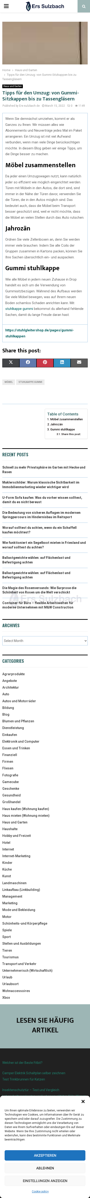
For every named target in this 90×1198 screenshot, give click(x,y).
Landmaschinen (14, 883)
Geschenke (10, 788)
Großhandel (11, 802)
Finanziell (9, 755)
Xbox (6, 997)
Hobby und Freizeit (16, 836)
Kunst (6, 876)
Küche (7, 869)
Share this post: (71, 434)
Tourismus (10, 957)
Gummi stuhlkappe (62, 429)
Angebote (9, 681)
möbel (9, 382)
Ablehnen (45, 1168)
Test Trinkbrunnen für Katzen (23, 1079)
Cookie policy (40, 1191)
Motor (7, 917)
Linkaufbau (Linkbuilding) (21, 890)
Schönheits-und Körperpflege (24, 923)
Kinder (7, 863)
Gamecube (10, 782)
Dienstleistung (13, 728)
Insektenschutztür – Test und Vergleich (30, 1090)
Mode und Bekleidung (18, 910)
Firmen (7, 761)
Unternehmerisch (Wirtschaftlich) (27, 970)
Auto (5, 694)
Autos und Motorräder (19, 701)
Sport (6, 937)
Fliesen (7, 768)
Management (12, 896)
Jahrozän (56, 424)
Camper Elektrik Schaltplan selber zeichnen (33, 1073)
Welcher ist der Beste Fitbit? (22, 1063)
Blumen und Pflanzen (18, 721)
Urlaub (7, 977)
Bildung (8, 708)
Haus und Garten (12, 86)
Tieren (7, 950)
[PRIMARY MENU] (6, 6)
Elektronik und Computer (20, 741)
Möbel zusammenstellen (66, 419)
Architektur (10, 687)
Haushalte (10, 829)
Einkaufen (9, 735)
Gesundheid (11, 795)
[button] (83, 1101)
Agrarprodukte (13, 674)
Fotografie (10, 775)
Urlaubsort (10, 984)
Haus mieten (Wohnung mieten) (26, 815)
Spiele (7, 930)
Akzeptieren (45, 1155)
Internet (8, 849)
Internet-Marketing (16, 856)
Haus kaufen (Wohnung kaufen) (25, 809)
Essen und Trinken (16, 748)
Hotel (6, 842)
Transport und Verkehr (19, 964)
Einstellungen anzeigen (45, 1181)
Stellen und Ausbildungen (21, 943)
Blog (5, 714)
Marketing (10, 903)
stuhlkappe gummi (19, 309)
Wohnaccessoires (16, 991)
